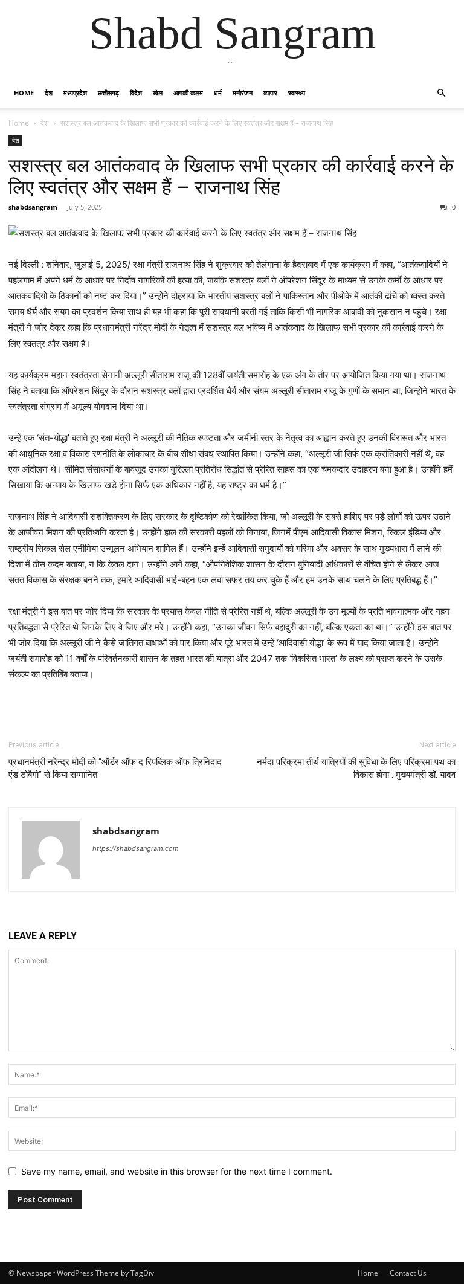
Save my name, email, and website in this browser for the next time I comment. (176, 1171)
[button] (441, 93)
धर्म (218, 92)
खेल (158, 92)
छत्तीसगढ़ (108, 92)
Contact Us (408, 1273)
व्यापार (270, 92)
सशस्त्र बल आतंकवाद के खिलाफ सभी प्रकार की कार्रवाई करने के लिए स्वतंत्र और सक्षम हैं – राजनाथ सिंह (231, 176)
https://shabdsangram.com (135, 848)
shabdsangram (32, 206)
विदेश (136, 92)
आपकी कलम (188, 92)
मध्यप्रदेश (75, 92)
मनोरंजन (243, 92)
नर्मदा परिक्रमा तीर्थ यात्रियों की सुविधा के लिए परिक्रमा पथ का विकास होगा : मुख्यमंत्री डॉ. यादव (356, 768)
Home (24, 92)
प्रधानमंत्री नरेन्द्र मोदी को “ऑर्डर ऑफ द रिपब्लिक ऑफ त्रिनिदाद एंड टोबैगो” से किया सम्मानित (115, 768)
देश (49, 92)
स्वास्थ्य (296, 92)
